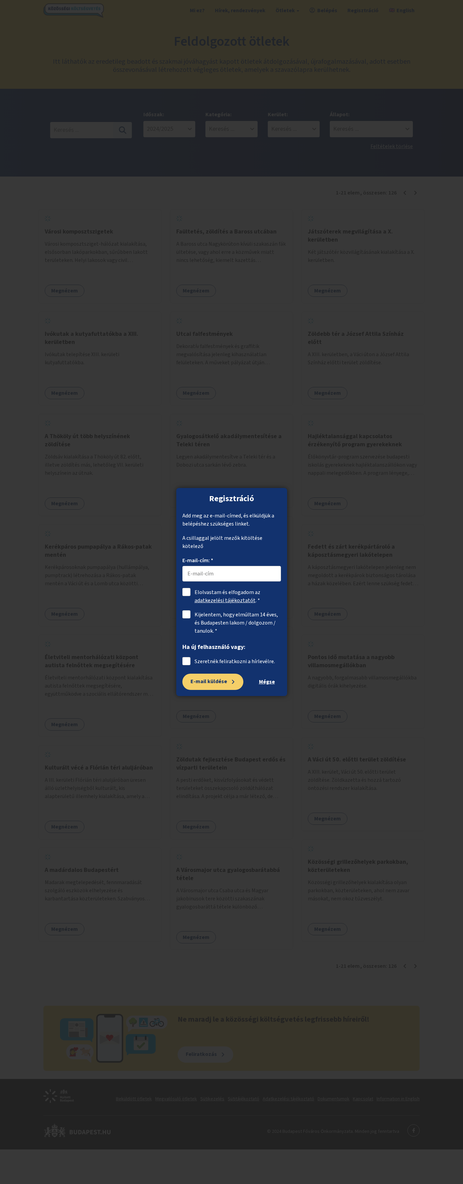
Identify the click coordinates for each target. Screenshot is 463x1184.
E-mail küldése (208, 681)
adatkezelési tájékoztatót (225, 600)
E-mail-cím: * (197, 560)
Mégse (267, 682)
